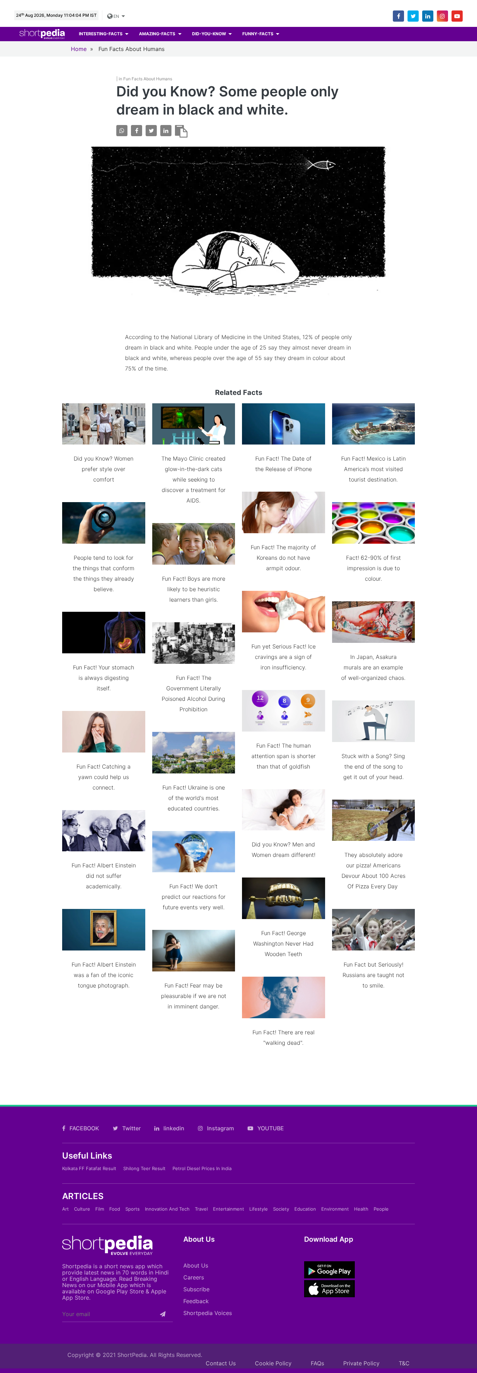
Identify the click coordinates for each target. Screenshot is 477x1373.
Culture (82, 1209)
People (381, 1209)
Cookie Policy (273, 1363)
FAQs (317, 1363)
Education (305, 1209)
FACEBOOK (83, 1128)
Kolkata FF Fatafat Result (89, 1168)
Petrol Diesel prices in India (202, 1168)
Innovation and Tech (167, 1209)
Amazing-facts (157, 33)
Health (361, 1209)
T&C (404, 1363)
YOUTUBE (270, 1128)
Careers (193, 1277)
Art (65, 1209)
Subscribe (196, 1289)
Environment (335, 1209)
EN (116, 16)
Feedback (196, 1301)
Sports (132, 1209)
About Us (195, 1265)
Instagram (220, 1128)
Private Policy (361, 1363)
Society (281, 1209)
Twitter (131, 1128)
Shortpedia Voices (207, 1312)
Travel (201, 1209)
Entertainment (228, 1209)
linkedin (173, 1128)
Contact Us (221, 1363)
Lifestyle (258, 1209)
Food (114, 1209)
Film (99, 1209)
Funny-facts (258, 33)
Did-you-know (209, 33)
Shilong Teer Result (144, 1168)
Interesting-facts (101, 33)
